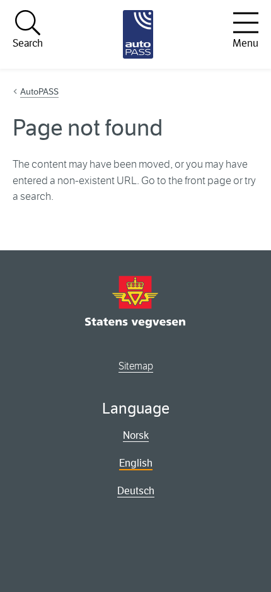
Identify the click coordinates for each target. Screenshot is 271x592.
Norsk (136, 435)
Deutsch (135, 491)
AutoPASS (39, 91)
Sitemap (135, 366)
